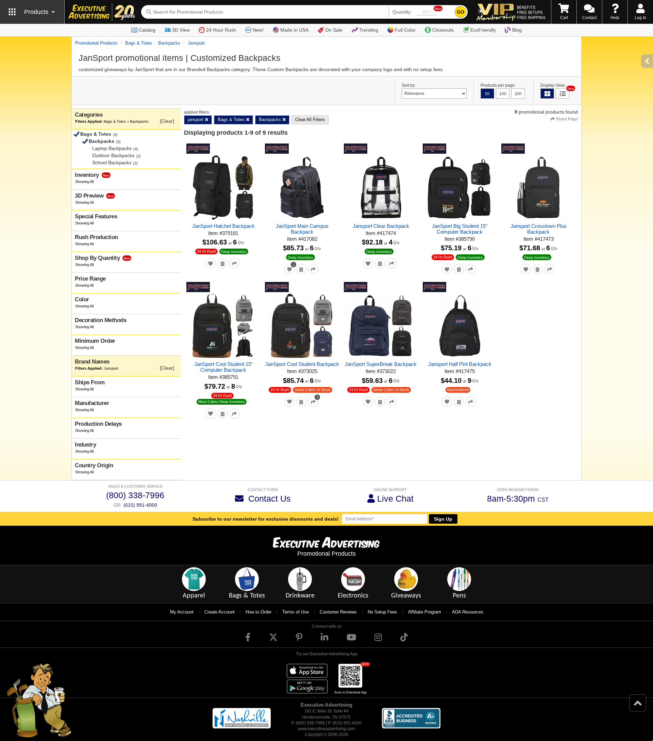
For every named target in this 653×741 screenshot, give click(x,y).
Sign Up (443, 519)
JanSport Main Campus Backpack (302, 229)
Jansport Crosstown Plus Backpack (538, 229)
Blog (517, 30)
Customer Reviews (338, 611)
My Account (182, 611)
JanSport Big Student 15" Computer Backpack (459, 229)
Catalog (147, 30)
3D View (181, 30)
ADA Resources (467, 611)
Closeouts (443, 30)
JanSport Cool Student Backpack (302, 364)
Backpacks (169, 43)
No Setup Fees (382, 611)
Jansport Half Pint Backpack (459, 364)
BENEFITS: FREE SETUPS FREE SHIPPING (531, 12)
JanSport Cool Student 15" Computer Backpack (223, 367)
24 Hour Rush (221, 30)
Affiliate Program (424, 611)
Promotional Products (96, 43)
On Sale (333, 30)
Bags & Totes (138, 43)
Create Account (219, 611)
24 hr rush (206, 251)
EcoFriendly (483, 30)
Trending (368, 30)
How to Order (258, 611)
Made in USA (294, 30)
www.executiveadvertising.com (326, 728)
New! (258, 30)
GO (460, 12)
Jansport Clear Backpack (381, 226)
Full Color (405, 30)
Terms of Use (295, 611)
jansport (196, 43)
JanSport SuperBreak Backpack (381, 364)
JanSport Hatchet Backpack (223, 226)
